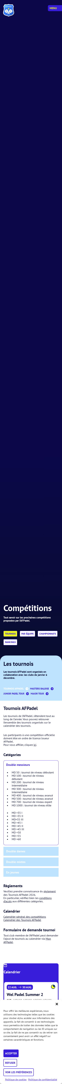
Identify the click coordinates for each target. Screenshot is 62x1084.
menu (53, 8)
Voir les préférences (18, 1072)
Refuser (10, 1062)
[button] (57, 1004)
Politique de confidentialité (42, 1079)
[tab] (31, 764)
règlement (50, 891)
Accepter (11, 1053)
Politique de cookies (16, 1079)
